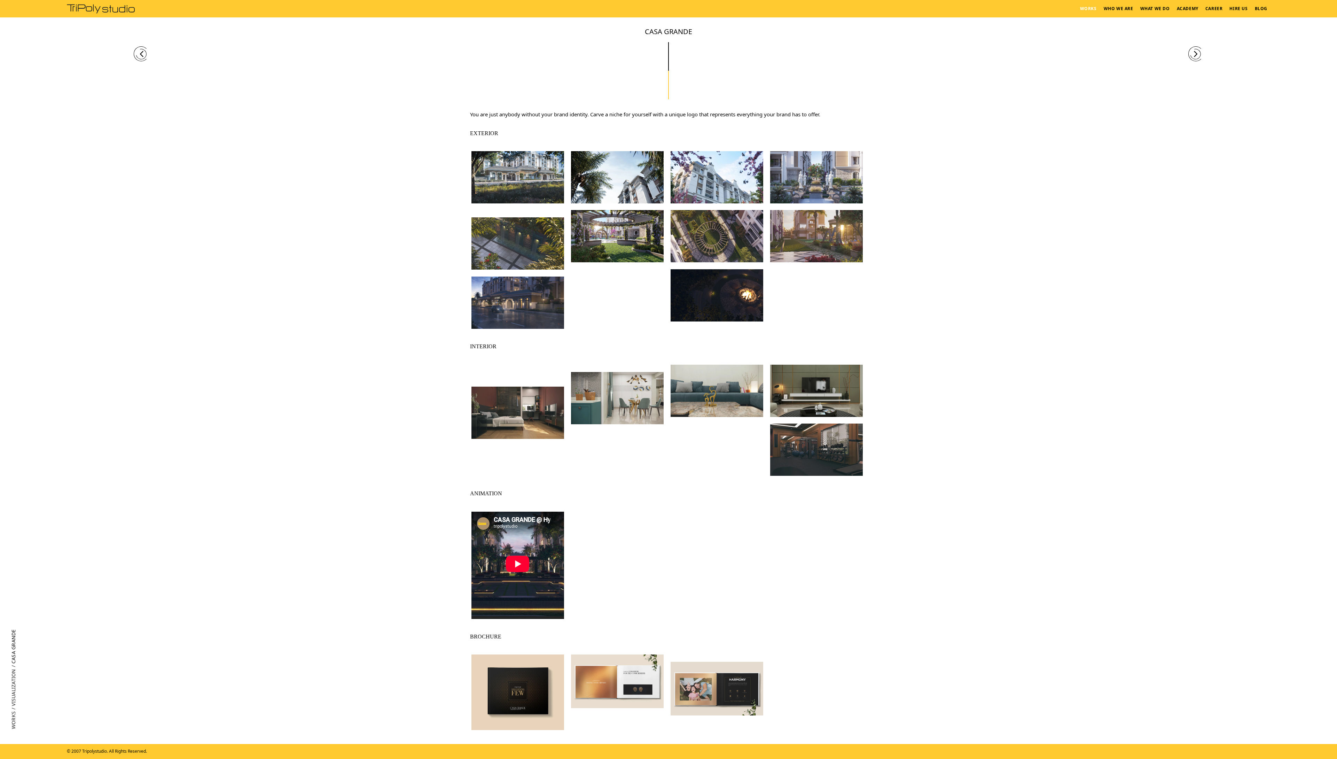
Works (1088, 8)
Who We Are (1118, 8)
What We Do (1155, 8)
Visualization (13, 687)
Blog (1261, 8)
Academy (1187, 8)
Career (1214, 8)
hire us (1238, 8)
